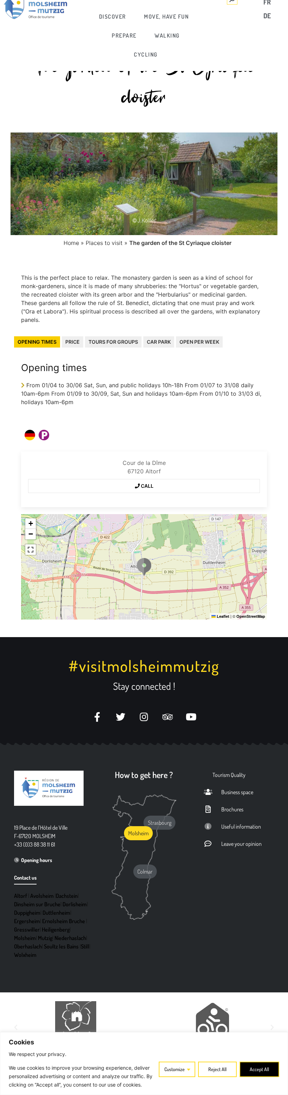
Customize (174, 1069)
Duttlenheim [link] (56, 912)
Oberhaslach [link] (28, 946)
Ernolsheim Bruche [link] (63, 921)
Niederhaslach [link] (70, 937)
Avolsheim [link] (42, 895)
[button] (144, 567)
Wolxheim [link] (25, 954)
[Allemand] (30, 435)
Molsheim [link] (25, 937)
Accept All (259, 1069)
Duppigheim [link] (27, 912)
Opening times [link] (37, 342)
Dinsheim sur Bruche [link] (37, 904)
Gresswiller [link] (27, 929)
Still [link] (85, 946)
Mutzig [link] (45, 937)
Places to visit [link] (104, 242)
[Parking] (44, 435)
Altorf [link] (20, 895)
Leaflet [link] (222, 616)
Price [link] (72, 342)
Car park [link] (159, 342)
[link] (113, 16)
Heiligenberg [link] (56, 929)
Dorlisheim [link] (75, 904)
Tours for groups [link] (113, 342)
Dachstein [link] (67, 895)
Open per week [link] (199, 342)
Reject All (217, 1069)
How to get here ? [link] (144, 774)
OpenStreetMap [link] (250, 616)
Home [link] (71, 242)
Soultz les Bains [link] (61, 946)
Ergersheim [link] (27, 921)
